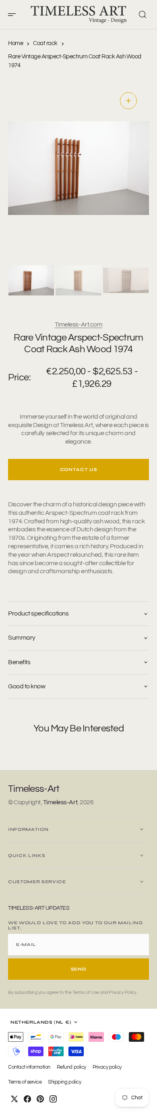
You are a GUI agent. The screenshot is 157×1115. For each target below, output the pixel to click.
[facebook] (27, 1098)
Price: (19, 377)
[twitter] (14, 1098)
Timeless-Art (60, 802)
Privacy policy (107, 1067)
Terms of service (24, 1082)
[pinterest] (40, 1098)
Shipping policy (64, 1082)
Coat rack (45, 43)
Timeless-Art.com (78, 324)
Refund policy (71, 1067)
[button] (14, 14)
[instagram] (53, 1098)
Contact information (29, 1067)
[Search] (142, 14)
